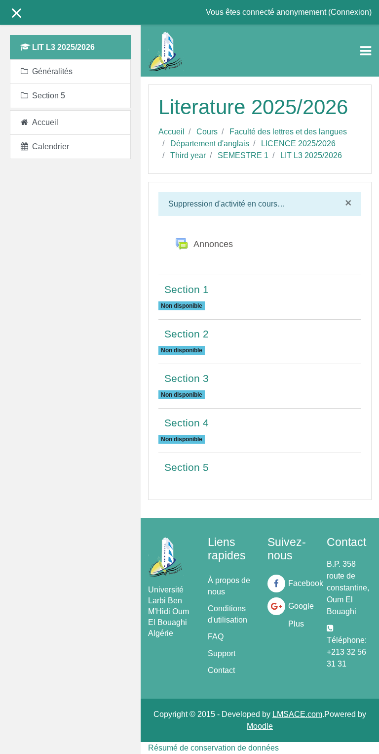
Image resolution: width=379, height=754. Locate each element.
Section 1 (186, 289)
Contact (221, 670)
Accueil (171, 131)
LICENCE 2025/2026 (298, 143)
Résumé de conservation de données (213, 748)
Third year (188, 155)
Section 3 (186, 378)
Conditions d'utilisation (227, 614)
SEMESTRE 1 (243, 155)
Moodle (260, 726)
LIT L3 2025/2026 (311, 155)
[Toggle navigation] (366, 51)
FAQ (216, 636)
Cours (207, 131)
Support (221, 653)
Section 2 (186, 333)
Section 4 (186, 422)
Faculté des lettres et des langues (288, 131)
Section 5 (186, 467)
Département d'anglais (209, 143)
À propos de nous (229, 586)
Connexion (350, 12)
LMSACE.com (297, 714)
